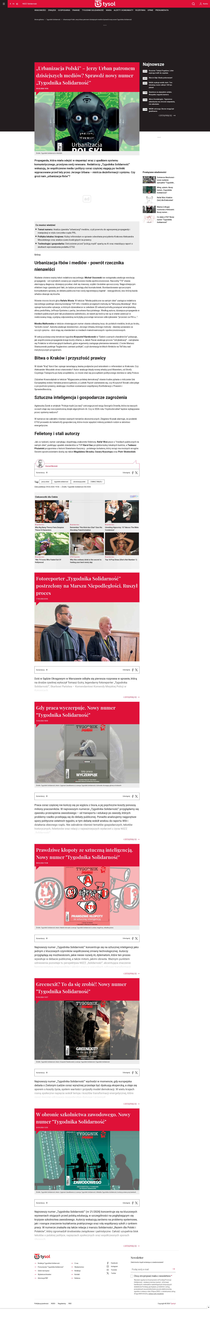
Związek (52, 10)
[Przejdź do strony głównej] (102, 4)
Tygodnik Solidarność (93, 10)
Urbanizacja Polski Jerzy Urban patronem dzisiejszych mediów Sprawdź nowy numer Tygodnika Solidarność (97, 19)
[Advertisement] (105, 43)
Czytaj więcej (165, 115)
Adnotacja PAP (43, 1278)
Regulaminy (62, 1303)
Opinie (150, 10)
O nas (76, 1263)
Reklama (77, 1278)
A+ (14, 4)
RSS (70, 1303)
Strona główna (39, 19)
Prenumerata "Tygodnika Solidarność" (51, 1267)
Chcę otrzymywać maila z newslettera (153, 1276)
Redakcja (77, 1271)
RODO (53, 1303)
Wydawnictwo (79, 1267)
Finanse (76, 10)
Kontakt (77, 1274)
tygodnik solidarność (61, 482)
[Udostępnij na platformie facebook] (132, 472)
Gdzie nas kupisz (43, 1271)
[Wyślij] (174, 1269)
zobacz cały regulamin (156, 1294)
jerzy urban (45, 482)
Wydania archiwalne (44, 1274)
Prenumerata (162, 10)
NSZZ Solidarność (30, 4)
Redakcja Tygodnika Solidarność (49, 1263)
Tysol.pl (173, 1303)
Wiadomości (40, 10)
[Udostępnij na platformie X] (136, 472)
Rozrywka (140, 10)
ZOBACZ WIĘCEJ (96, 482)
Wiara (109, 10)
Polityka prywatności (41, 1303)
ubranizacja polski (79, 482)
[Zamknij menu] (4, 4)
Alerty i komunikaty (123, 10)
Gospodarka (64, 10)
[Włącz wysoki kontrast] (17, 4)
